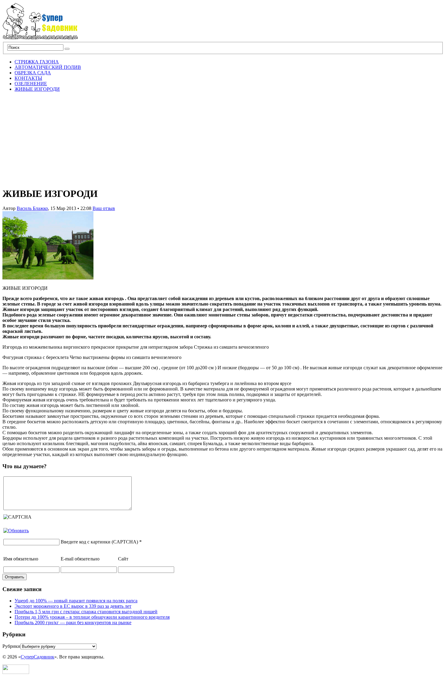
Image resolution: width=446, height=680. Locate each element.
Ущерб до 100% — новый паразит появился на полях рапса (76, 600)
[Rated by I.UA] (15, 672)
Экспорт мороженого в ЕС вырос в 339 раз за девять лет (73, 606)
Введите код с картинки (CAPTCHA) (99, 541)
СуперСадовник (37, 656)
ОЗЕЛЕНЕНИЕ (31, 83)
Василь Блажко (32, 208)
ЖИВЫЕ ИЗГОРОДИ (37, 89)
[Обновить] (16, 530)
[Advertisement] (223, 139)
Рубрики (11, 646)
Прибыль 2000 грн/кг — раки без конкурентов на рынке (73, 622)
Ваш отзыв (104, 208)
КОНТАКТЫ (28, 78)
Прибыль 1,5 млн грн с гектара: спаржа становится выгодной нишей (86, 611)
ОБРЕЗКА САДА (33, 72)
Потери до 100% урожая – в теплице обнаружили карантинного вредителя (92, 617)
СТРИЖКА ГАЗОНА (37, 61)
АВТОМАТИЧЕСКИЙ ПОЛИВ (48, 67)
